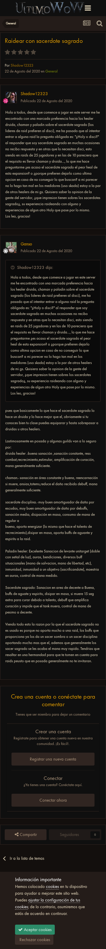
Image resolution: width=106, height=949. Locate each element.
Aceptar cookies (37, 929)
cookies (52, 886)
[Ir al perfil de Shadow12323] (11, 97)
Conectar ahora (53, 800)
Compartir (28, 834)
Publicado (46, 101)
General (51, 71)
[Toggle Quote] (13, 267)
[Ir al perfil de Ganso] (11, 247)
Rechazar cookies (34, 939)
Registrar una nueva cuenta (53, 759)
